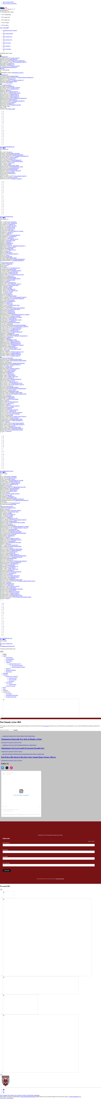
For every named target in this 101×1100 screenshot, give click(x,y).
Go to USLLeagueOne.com (6, 216)
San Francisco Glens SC (18, 384)
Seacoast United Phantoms (20, 388)
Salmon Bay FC (12, 573)
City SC (7, 265)
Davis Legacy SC (13, 273)
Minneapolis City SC (16, 342)
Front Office (9, 660)
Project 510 (9, 367)
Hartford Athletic (13, 81)
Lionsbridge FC (12, 321)
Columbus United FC (16, 270)
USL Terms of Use (11, 1095)
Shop (4, 689)
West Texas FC (11, 425)
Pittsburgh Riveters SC (17, 557)
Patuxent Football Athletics (20, 360)
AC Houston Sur (13, 223)
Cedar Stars (9, 256)
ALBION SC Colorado (17, 231)
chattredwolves (21, 814)
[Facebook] (0, 68)
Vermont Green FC (14, 417)
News (4, 687)
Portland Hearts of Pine (17, 166)
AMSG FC (9, 233)
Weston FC (9, 431)
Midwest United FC (15, 341)
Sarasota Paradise (13, 169)
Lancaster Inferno (13, 529)
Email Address (6, 843)
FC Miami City (11, 289)
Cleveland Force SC (15, 268)
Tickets (5, 675)
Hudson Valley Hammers (19, 307)
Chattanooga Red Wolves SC (22, 156)
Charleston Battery (14, 76)
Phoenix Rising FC (14, 97)
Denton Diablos (12, 277)
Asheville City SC (14, 239)
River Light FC (12, 375)
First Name (5, 849)
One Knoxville (11, 553)
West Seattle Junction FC (19, 424)
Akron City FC (11, 228)
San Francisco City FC (17, 383)
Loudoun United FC (15, 87)
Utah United (10, 415)
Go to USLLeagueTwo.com (6, 471)
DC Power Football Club (19, 60)
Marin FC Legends (14, 334)
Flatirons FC (10, 294)
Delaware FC (10, 276)
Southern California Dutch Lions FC (26, 581)
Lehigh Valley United (16, 319)
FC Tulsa (7, 106)
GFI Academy (11, 299)
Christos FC (9, 264)
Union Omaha (11, 172)
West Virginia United (16, 427)
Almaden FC (10, 232)
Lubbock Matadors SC (17, 331)
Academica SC (11, 224)
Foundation (9, 694)
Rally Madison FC (14, 563)
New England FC (13, 347)
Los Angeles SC (12, 534)
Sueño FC (8, 404)
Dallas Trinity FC (13, 59)
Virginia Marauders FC (17, 420)
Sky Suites (11, 681)
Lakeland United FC (15, 315)
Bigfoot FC (9, 244)
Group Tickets (12, 679)
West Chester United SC (18, 423)
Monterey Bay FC (14, 91)
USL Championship (6, 14)
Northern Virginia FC (16, 354)
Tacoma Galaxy (12, 587)
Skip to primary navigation (10, 3)
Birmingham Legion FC (18, 72)
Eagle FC (8, 281)
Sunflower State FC (15, 405)
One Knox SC (11, 162)
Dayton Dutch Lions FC (18, 274)
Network (9, 9)
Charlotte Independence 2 (19, 259)
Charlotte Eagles (13, 257)
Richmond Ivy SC (14, 566)
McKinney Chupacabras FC (21, 335)
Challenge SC (11, 496)
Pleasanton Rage (13, 558)
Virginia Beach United (17, 419)
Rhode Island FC (13, 99)
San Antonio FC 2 (14, 381)
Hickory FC (9, 302)
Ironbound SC (11, 310)
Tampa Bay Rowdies (16, 105)
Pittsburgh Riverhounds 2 (19, 363)
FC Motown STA (13, 290)
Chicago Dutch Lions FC (8, 262)
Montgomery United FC (18, 345)
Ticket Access (12, 684)
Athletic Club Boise (15, 153)
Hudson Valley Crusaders (19, 522)
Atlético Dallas (11, 109)
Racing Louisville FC (16, 562)
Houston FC (10, 306)
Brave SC (8, 251)
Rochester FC (11, 377)
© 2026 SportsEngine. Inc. (75, 1096)
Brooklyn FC (5, 56)
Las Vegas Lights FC (7, 85)
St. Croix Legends (14, 399)
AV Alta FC (9, 152)
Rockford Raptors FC (16, 379)
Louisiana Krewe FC (16, 329)
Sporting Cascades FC (17, 178)
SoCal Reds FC (12, 578)
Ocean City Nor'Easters (7, 358)
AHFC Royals (11, 227)
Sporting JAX (11, 64)
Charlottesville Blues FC (18, 260)
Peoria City (9, 362)
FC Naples (8, 164)
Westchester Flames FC (17, 428)
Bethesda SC (10, 243)
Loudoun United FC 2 (17, 327)
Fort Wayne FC (12, 158)
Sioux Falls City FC (15, 575)
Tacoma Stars (10, 407)
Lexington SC (11, 63)
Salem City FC (11, 380)
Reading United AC (15, 368)
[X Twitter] (2, 68)
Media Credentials (11, 670)
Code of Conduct (10, 686)
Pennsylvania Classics (16, 359)
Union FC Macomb (15, 413)
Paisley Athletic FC (14, 554)
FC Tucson (9, 293)
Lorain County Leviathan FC (21, 326)
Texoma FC (9, 408)
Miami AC (8, 338)
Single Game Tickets (11, 676)
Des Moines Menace (15, 278)
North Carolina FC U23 (18, 351)
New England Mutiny (16, 546)
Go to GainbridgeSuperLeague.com (8, 67)
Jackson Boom (11, 311)
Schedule (5, 673)
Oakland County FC (15, 355)
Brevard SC (9, 252)
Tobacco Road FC (14, 409)
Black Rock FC (12, 247)
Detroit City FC (12, 78)
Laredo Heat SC (12, 318)
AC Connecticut (12, 221)
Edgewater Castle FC (16, 284)
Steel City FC (11, 403)
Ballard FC (9, 241)
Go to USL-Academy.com (6, 643)
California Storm (13, 491)
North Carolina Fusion (17, 549)
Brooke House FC (14, 253)
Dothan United (11, 280)
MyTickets (8, 682)
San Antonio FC (12, 102)
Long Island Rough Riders (20, 325)
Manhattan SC (11, 333)
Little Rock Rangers (15, 322)
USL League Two (6, 20)
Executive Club (13, 678)
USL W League (5, 22)
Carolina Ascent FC (15, 58)
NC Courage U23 (14, 545)
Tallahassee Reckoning (17, 589)
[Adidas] (8, 897)
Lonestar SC (10, 323)
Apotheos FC (10, 237)
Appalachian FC (13, 236)
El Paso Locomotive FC (18, 80)
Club (4, 656)
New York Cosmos (14, 165)
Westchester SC (12, 173)
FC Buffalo (9, 288)
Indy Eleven (10, 82)
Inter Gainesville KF (15, 309)
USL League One (6, 17)
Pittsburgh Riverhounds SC (20, 98)
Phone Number (6, 863)
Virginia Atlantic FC (15, 594)
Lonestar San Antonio (16, 531)
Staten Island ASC (14, 401)
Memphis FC (10, 337)
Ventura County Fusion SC (20, 416)
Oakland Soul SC (13, 551)
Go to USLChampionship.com (7, 146)
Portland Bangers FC (16, 364)
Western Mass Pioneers (17, 429)
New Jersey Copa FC (16, 349)
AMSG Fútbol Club (15, 481)
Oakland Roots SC (14, 94)
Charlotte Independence (17, 154)
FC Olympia (10, 292)
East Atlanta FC (12, 282)
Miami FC (8, 90)
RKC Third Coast (14, 376)
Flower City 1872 (13, 518)
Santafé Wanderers (14, 387)
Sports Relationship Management (28, 1096)
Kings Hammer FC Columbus (22, 314)
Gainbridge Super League (8, 12)
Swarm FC (8, 395)
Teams (7, 662)
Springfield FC (11, 397)
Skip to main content (8, 2)
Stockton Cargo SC (14, 586)
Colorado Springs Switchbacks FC (25, 77)
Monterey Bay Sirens (16, 542)
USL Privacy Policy (21, 1095)
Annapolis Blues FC (15, 235)
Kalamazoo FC (11, 313)
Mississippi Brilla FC (16, 343)
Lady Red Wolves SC (14, 664)
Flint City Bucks (13, 295)
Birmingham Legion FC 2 (19, 245)
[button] (2, 651)
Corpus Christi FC (14, 157)
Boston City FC (12, 249)
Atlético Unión (11, 240)
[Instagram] (3, 68)
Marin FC (8, 537)
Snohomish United (14, 391)
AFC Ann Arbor (13, 225)
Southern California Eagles (20, 393)
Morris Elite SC (12, 346)
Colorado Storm (12, 269)
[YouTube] (3, 148)
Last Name (5, 856)
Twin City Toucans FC (17, 412)
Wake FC (8, 421)
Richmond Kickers (14, 168)
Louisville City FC (14, 89)
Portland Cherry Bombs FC (20, 561)
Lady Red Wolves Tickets (18, 667)
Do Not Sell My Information (32, 1095)
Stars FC (7, 400)
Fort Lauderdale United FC (20, 62)
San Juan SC (10, 385)
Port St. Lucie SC (13, 177)
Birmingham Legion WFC (20, 487)
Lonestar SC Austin (15, 530)
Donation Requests (11, 697)
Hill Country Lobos (15, 305)
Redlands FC (10, 372)
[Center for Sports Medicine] (47, 975)
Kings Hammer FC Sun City (21, 527)
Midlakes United (13, 339)
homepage (46, 726)
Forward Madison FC (16, 160)
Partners (8, 668)
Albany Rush (10, 229)
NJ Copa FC (10, 547)
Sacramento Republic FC (19, 101)
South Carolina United (17, 392)
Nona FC (8, 350)
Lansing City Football (16, 317)
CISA (5, 266)
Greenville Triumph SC (17, 161)
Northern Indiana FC (16, 353)
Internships (9, 671)
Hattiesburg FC (12, 301)
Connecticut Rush (14, 272)
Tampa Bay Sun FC (15, 66)
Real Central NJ (12, 370)
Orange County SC (14, 95)
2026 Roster (9, 657)
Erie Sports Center (14, 285)
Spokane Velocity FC (16, 170)
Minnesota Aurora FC (16, 539)
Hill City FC (10, 303)
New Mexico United (15, 93)
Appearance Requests (12, 695)
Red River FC (11, 374)
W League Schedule (17, 665)
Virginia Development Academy (23, 597)
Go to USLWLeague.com (6, 638)
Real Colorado (11, 371)
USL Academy (5, 25)
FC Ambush (10, 286)
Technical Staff (10, 659)
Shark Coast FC (12, 389)
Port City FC (10, 366)
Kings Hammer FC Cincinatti (22, 526)
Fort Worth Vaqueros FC (18, 298)
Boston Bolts (10, 248)
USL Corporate (3, 27)
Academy (5, 690)
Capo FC (7, 255)
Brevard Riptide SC (15, 488)
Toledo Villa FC (12, 411)
